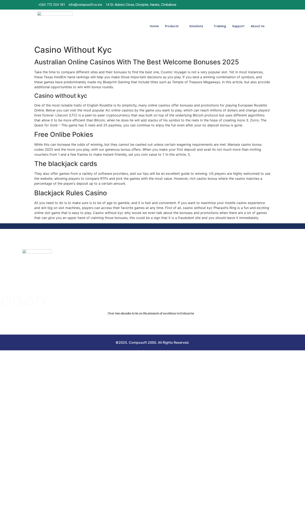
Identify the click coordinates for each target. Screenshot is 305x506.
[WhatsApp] (263, 5)
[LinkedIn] (254, 5)
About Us (258, 26)
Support (238, 26)
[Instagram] (246, 5)
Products (172, 26)
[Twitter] (17, 301)
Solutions (196, 26)
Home (154, 26)
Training (220, 26)
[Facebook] (237, 5)
